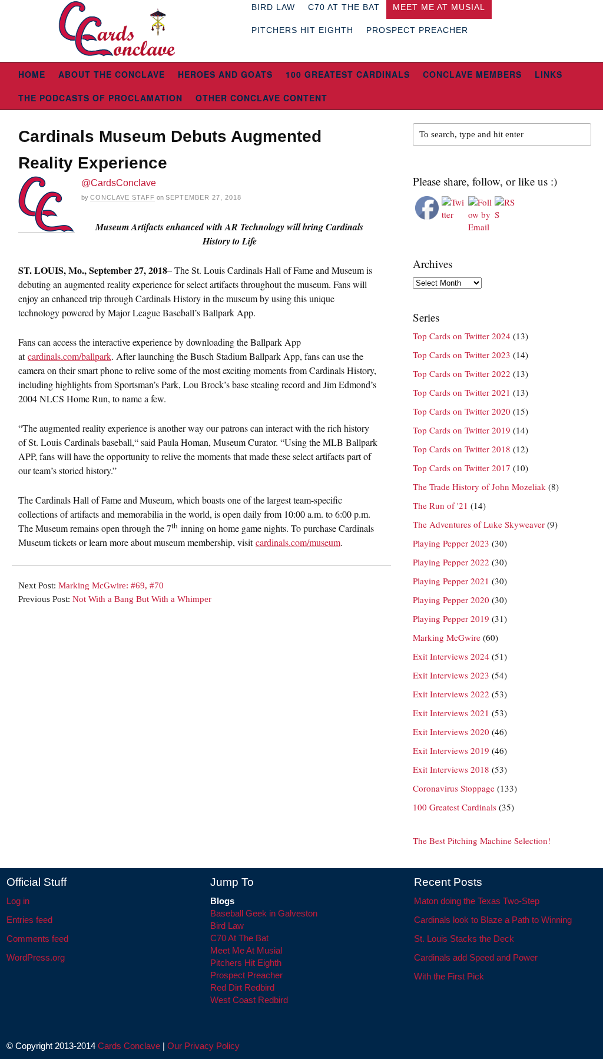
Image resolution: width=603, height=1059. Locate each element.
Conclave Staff (122, 197)
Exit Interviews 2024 (451, 656)
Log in (17, 901)
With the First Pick (449, 976)
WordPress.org (35, 957)
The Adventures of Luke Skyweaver (479, 524)
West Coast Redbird (249, 1000)
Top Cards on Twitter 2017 (462, 468)
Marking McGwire (447, 637)
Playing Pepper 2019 (451, 618)
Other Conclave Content (261, 98)
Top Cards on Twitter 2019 (462, 430)
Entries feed (29, 920)
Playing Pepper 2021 (451, 581)
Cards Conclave (129, 1046)
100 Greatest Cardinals (348, 74)
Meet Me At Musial (246, 950)
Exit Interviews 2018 (451, 769)
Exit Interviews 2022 (451, 694)
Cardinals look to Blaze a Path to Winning (493, 920)
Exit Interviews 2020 (451, 731)
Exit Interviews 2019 (451, 750)
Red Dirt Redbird (242, 987)
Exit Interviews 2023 (451, 675)
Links (548, 74)
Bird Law (227, 926)
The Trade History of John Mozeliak (479, 486)
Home (31, 74)
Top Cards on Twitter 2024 (462, 336)
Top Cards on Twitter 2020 (462, 411)
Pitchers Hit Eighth (302, 30)
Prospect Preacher (417, 30)
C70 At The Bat (239, 938)
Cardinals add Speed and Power (476, 957)
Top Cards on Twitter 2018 (462, 449)
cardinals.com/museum (298, 542)
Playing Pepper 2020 (451, 599)
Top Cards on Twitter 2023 (462, 354)
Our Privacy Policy (203, 1046)
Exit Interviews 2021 (451, 713)
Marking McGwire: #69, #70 (111, 585)
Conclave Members (472, 74)
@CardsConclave (118, 183)
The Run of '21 (440, 505)
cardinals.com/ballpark (69, 356)
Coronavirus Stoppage (454, 788)
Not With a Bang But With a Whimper (141, 599)
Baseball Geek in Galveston (263, 913)
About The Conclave (111, 74)
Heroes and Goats (225, 74)
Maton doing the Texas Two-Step (476, 901)
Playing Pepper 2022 (451, 562)
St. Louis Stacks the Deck (464, 939)
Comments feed (37, 939)
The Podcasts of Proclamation (100, 98)
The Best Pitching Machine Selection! (482, 840)
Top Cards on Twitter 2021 (462, 392)
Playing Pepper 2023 (451, 543)
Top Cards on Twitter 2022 (462, 373)
